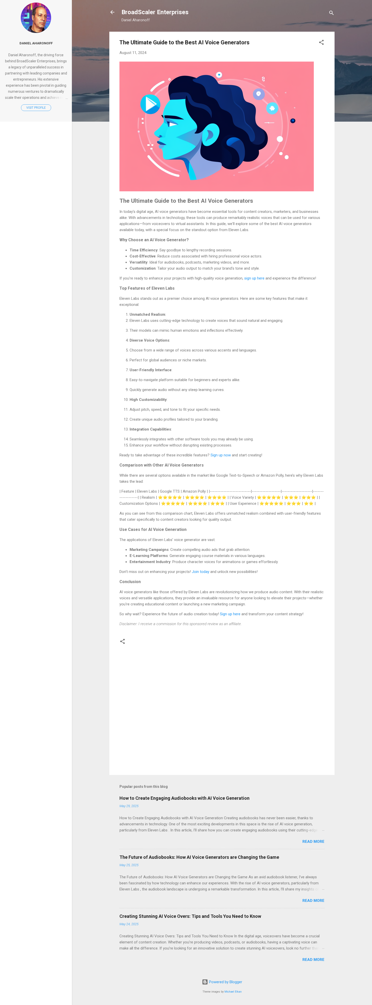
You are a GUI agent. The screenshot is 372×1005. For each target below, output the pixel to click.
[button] (321, 43)
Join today (200, 571)
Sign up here (230, 614)
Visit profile (36, 107)
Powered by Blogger (225, 982)
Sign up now (221, 455)
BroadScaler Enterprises (155, 12)
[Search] (331, 14)
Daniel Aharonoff (36, 43)
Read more (313, 841)
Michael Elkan (233, 991)
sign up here (254, 278)
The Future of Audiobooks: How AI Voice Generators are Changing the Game (199, 857)
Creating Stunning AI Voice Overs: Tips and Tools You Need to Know (190, 916)
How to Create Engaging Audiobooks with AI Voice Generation (184, 798)
